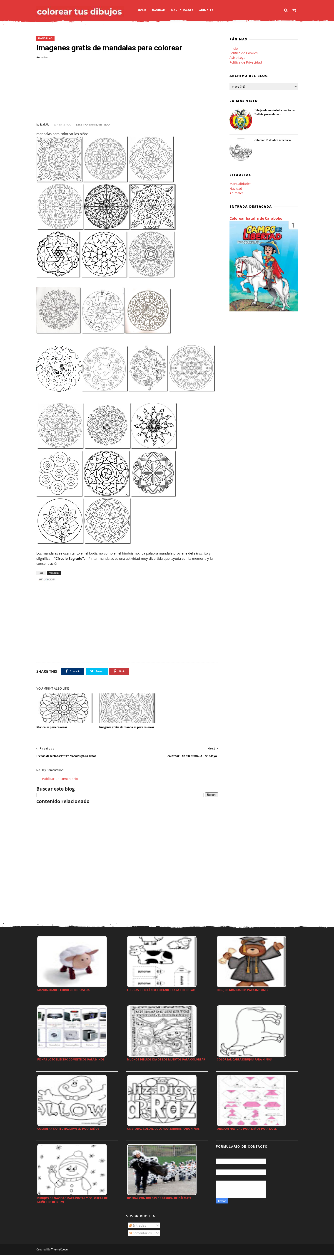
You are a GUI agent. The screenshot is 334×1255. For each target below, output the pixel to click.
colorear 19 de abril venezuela (272, 140)
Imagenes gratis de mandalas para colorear (126, 727)
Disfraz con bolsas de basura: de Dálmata (159, 1198)
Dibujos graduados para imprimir (242, 990)
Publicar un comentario (60, 779)
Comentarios (142, 1233)
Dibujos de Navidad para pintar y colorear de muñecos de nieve (72, 1200)
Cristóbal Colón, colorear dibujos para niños (163, 1129)
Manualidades (182, 10)
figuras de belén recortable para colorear (161, 990)
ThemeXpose (59, 1249)
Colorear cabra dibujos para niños (244, 1059)
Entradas (139, 1225)
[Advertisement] (127, 91)
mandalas (45, 38)
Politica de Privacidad (245, 62)
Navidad (158, 10)
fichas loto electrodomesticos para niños (71, 1059)
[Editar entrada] (46, 579)
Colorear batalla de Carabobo (255, 218)
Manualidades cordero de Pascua (63, 990)
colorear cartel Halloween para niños (68, 1129)
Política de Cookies (243, 53)
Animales (206, 10)
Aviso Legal (237, 57)
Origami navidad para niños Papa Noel (247, 1129)
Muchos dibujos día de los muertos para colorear (166, 1059)
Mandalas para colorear (51, 727)
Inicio (233, 48)
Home (142, 10)
